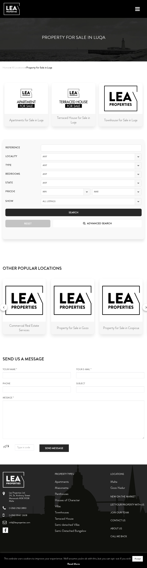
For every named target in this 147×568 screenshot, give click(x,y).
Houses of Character (67, 500)
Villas (58, 506)
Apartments (62, 482)
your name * (10, 369)
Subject (80, 383)
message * (8, 397)
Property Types (64, 474)
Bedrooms (12, 173)
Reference (12, 147)
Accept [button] (137, 558)
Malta (113, 482)
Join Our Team (119, 512)
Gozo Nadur (117, 488)
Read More (73, 564)
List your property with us (127, 504)
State (9, 182)
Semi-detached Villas (67, 525)
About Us (116, 528)
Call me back (118, 536)
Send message (54, 448)
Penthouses (61, 494)
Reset (28, 223)
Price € (10, 191)
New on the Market (123, 496)
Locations (117, 474)
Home (6, 67)
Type (8, 165)
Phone (6, 383)
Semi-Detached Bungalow (70, 531)
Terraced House (64, 518)
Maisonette (61, 488)
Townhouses (62, 512)
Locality (11, 156)
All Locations (17, 67)
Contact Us (117, 520)
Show (9, 201)
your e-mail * (83, 369)
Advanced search (99, 223)
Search (73, 212)
